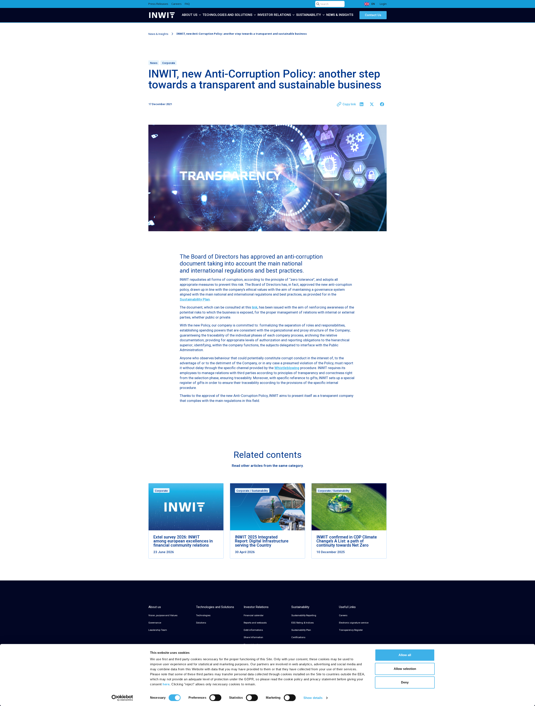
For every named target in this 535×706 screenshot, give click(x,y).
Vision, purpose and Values (162, 615)
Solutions (201, 622)
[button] (361, 104)
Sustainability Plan (301, 630)
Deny (405, 682)
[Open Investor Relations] (293, 15)
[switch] (215, 697)
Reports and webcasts (255, 622)
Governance (154, 622)
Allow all (405, 655)
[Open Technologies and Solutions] (254, 15)
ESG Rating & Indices (302, 622)
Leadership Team (157, 630)
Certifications (298, 637)
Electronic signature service (353, 622)
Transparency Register (351, 630)
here (166, 684)
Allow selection (405, 668)
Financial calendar (254, 615)
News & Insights (158, 34)
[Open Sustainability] (323, 15)
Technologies (203, 615)
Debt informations (253, 630)
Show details (312, 698)
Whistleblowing (286, 368)
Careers (343, 615)
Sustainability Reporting (303, 615)
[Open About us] (199, 15)
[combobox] (330, 4)
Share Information (253, 637)
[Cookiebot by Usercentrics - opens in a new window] (122, 698)
